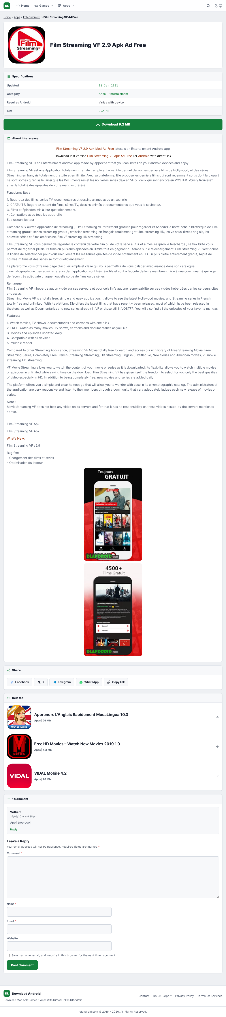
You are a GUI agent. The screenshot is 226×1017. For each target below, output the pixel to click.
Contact (144, 996)
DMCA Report (162, 996)
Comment (14, 853)
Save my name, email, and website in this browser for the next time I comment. (63, 955)
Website (12, 938)
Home (25, 5)
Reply (13, 829)
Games (44, 5)
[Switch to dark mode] (218, 6)
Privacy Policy (184, 996)
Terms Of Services (209, 996)
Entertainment (31, 17)
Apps (66, 5)
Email (11, 921)
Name (12, 904)
